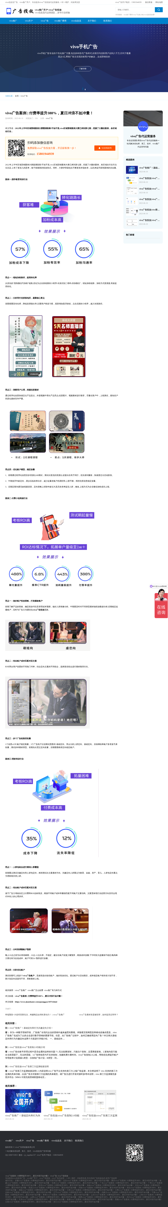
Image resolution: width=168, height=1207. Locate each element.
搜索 (159, 9)
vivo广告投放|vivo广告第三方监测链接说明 (29, 1066)
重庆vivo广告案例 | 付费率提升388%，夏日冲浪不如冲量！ (135, 1181)
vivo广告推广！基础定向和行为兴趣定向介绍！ (31, 1028)
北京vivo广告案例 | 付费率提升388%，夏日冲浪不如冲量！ (87, 1181)
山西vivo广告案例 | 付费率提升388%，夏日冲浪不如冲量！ (54, 1197)
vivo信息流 (76, 21)
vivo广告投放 (44, 1178)
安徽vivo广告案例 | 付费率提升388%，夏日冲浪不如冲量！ (39, 1181)
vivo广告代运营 (58, 1178)
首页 (17, 96)
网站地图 (159, 2)
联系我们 (107, 21)
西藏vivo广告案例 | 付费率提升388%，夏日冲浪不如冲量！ (139, 1199)
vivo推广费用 (60, 21)
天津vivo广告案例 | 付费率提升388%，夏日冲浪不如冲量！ (42, 1199)
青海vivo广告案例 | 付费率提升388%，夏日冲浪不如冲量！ (66, 1195)
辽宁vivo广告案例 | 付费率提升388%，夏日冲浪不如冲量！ (77, 1192)
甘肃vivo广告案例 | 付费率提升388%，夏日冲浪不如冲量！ (75, 1183)
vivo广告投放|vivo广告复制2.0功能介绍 (27, 1047)
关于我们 (92, 21)
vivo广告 (45, 21)
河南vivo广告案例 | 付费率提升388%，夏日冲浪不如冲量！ (102, 1188)
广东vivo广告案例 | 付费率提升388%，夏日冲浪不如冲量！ (123, 1183)
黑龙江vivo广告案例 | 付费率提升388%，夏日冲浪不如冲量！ (53, 1188)
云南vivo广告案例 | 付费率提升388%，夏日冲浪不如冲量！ (29, 1202)
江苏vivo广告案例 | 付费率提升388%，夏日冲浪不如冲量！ (90, 1190)
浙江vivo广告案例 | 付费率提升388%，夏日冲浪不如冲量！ (77, 1202)
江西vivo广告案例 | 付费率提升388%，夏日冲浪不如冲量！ (139, 1190)
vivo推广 (13, 21)
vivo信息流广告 (19, 1178)
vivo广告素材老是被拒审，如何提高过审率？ (98, 1015)
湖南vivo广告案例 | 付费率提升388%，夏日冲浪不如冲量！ (42, 1190)
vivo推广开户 (32, 1178)
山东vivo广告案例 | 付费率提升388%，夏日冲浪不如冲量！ (115, 1195)
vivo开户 (29, 21)
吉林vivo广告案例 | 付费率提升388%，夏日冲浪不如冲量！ (29, 1192)
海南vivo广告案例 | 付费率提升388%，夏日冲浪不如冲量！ (110, 1185)
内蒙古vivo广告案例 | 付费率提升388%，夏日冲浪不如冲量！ (126, 1192)
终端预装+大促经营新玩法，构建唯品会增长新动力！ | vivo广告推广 (35, 1015)
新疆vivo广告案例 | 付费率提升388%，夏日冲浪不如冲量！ (90, 1199)
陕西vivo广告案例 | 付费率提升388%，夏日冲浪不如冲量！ (102, 1197)
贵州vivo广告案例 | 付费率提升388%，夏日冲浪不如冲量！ (62, 1185)
